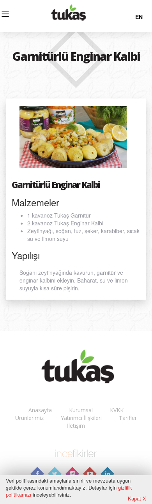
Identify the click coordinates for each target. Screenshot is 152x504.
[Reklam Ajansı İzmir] (76, 453)
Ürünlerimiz (29, 417)
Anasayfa (40, 410)
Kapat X (137, 498)
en (139, 17)
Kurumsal (81, 410)
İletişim (76, 425)
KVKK (117, 410)
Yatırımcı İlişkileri (81, 417)
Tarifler (128, 417)
